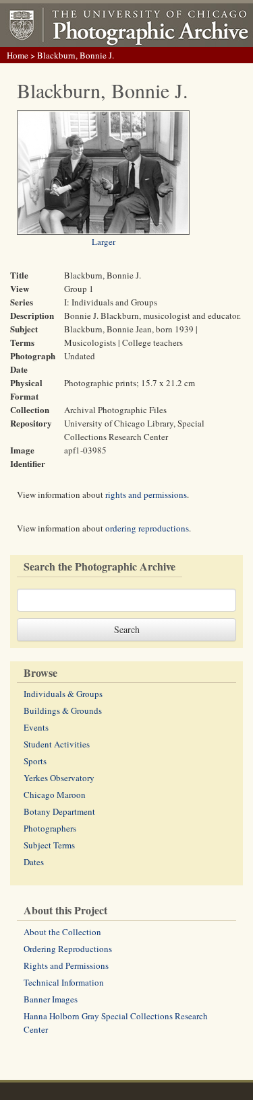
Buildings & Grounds (63, 710)
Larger (103, 241)
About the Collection (62, 932)
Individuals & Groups (63, 694)
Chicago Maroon (55, 795)
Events (36, 727)
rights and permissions (146, 494)
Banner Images (51, 999)
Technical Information (64, 982)
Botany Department (59, 811)
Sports (35, 761)
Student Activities (57, 744)
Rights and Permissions (66, 965)
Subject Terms (49, 845)
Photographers (50, 828)
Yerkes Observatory (59, 778)
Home (17, 55)
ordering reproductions (147, 528)
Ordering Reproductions (68, 949)
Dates (34, 862)
